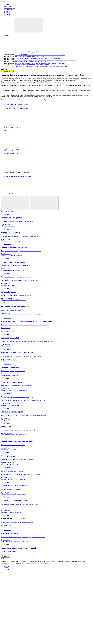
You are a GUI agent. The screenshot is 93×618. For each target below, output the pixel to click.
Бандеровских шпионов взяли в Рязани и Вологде (30, 61)
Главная (6, 566)
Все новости (4, 69)
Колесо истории (13, 171)
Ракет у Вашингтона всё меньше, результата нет (30, 56)
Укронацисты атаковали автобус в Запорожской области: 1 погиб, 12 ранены (39, 58)
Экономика (7, 6)
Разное (6, 567)
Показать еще (5, 556)
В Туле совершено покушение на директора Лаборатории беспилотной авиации (40, 63)
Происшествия (9, 9)
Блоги (6, 11)
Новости (7, 14)
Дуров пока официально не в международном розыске (32, 64)
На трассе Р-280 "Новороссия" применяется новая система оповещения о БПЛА (40, 55)
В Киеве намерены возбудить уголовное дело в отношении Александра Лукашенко (41, 66)
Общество (7, 12)
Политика (7, 4)
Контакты (7, 569)
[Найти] (28, 25)
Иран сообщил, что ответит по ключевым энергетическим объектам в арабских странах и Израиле (45, 60)
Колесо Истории (9, 8)
